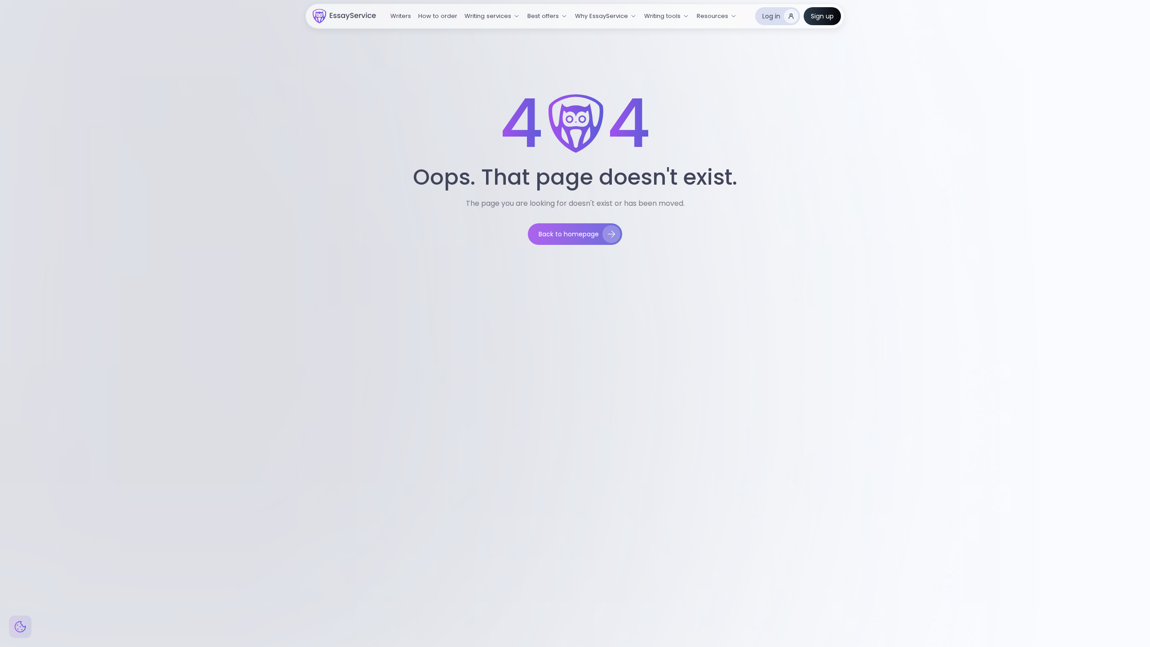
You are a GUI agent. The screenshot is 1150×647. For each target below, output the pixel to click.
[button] (492, 16)
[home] (344, 16)
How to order (437, 16)
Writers (400, 16)
